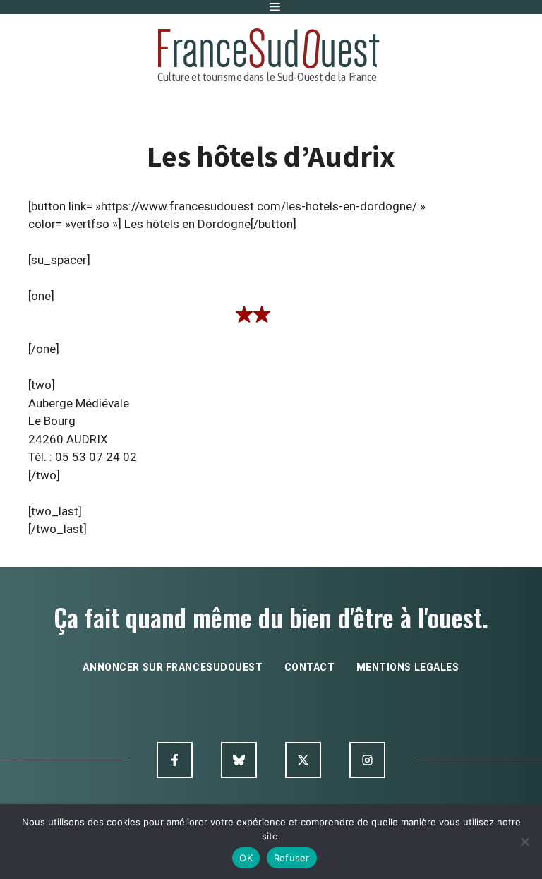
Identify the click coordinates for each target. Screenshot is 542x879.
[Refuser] (524, 842)
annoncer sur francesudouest (173, 667)
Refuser (292, 857)
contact (309, 667)
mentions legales (407, 667)
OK (246, 857)
